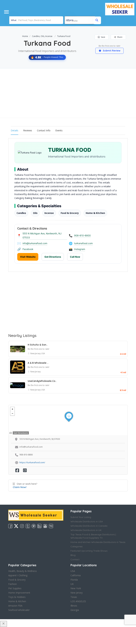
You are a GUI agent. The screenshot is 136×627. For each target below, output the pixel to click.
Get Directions (52, 256)
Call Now (75, 256)
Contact (74, 559)
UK (72, 584)
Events (59, 130)
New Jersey (35, 353)
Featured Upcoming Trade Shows (88, 550)
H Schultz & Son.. (38, 344)
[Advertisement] (68, 93)
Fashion (12, 584)
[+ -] (68, 420)
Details (14, 130)
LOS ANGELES (78, 601)
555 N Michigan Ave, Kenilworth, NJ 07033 (42, 235)
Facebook (28, 249)
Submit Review (111, 50)
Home (25, 36)
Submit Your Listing (80, 517)
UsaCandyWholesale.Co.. (42, 380)
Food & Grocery (17, 579)
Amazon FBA (15, 605)
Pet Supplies (14, 588)
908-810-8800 (82, 235)
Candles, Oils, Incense (42, 36)
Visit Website (27, 256)
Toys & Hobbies (17, 597)
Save (102, 37)
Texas (73, 597)
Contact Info (43, 130)
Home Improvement (19, 592)
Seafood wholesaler (19, 610)
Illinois (73, 605)
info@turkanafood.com (35, 243)
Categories (76, 546)
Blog (72, 555)
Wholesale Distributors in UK (86, 530)
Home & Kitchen (17, 601)
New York (75, 588)
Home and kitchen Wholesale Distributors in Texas (97, 542)
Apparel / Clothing (17, 575)
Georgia (74, 610)
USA (43, 353)
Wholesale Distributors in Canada (88, 525)
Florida (74, 579)
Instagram (79, 249)
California (75, 575)
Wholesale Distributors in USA (86, 521)
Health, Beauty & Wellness (22, 571)
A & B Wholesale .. (38, 362)
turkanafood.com (83, 243)
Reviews (27, 130)
